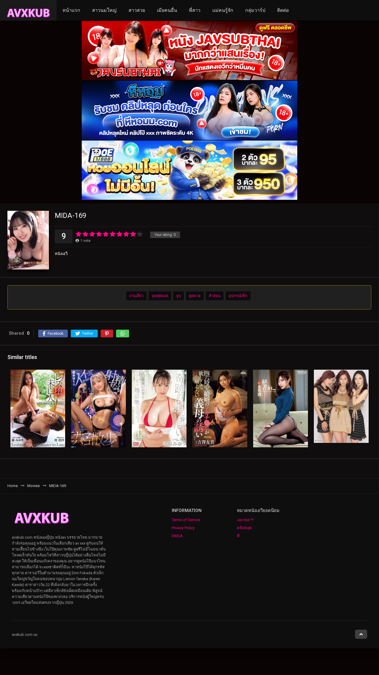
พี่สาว (194, 10)
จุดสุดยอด (160, 295)
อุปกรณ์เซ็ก (238, 295)
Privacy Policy (183, 528)
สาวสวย (137, 10)
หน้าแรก (71, 10)
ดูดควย (195, 295)
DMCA (177, 536)
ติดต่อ (283, 10)
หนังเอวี (61, 254)
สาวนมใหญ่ (104, 10)
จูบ (178, 295)
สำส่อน (215, 295)
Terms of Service (186, 520)
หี (238, 536)
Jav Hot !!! (245, 520)
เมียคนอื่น (167, 10)
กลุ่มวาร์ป (255, 10)
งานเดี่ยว (136, 295)
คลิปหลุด (244, 528)
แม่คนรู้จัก (222, 10)
